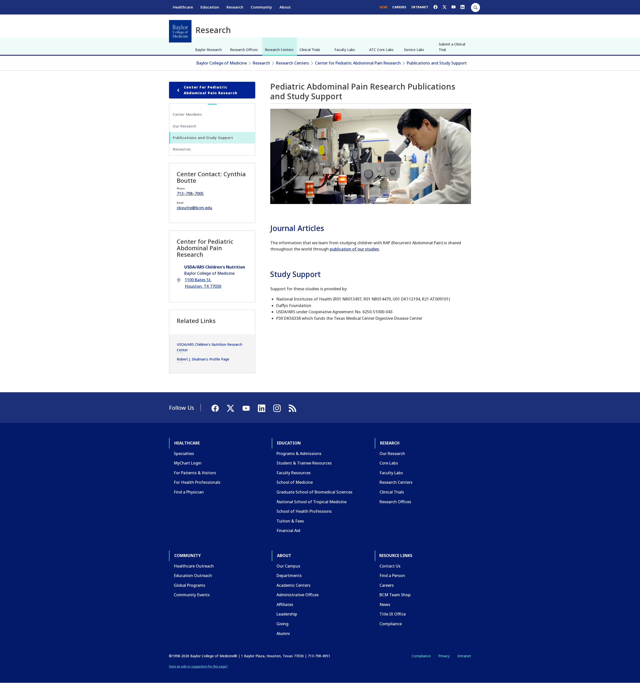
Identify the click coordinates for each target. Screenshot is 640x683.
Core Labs (389, 463)
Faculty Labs (344, 49)
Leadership (286, 614)
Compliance (391, 623)
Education (209, 7)
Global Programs (189, 585)
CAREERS (399, 7)
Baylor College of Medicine (221, 63)
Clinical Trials (310, 49)
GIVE (383, 7)
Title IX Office (393, 614)
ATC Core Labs (381, 49)
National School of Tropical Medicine (311, 501)
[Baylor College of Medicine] (180, 31)
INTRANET (419, 7)
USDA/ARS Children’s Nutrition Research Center (209, 347)
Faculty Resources (293, 473)
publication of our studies (354, 249)
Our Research (184, 126)
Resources (182, 149)
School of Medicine (294, 482)
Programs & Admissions (299, 453)
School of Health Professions (304, 511)
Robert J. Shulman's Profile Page (203, 359)
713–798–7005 (190, 193)
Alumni (283, 633)
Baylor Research (208, 49)
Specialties (184, 453)
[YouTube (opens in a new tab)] (454, 7)
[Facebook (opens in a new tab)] (436, 7)
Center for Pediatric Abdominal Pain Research (358, 63)
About (285, 7)
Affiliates (284, 604)
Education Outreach (193, 575)
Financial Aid (288, 530)
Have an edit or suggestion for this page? (198, 666)
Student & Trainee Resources (304, 463)
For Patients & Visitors (195, 473)
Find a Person (392, 575)
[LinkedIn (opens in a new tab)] (462, 7)
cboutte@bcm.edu (194, 207)
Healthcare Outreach (194, 566)
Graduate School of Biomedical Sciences (314, 492)
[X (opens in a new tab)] (444, 7)
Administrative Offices (297, 595)
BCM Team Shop (395, 595)
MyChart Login (188, 463)
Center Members (187, 114)
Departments (289, 575)
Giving (282, 623)
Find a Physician (189, 492)
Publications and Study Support (437, 63)
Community (261, 7)
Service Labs (414, 49)
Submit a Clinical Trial (452, 47)
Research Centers (279, 49)
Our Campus (288, 566)
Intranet (464, 656)
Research (234, 7)
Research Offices (244, 49)
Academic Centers (293, 585)
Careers (387, 585)
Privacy (444, 656)
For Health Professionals (197, 482)
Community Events (192, 595)
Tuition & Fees (290, 521)
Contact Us (390, 566)
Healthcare (183, 7)
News (385, 604)
